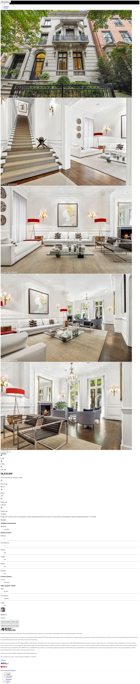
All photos (3, 453)
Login (2, 3)
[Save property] (5, 451)
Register (7, 3)
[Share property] (8, 451)
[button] (70, 54)
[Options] (2, 451)
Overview (6, 6)
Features (6, 8)
